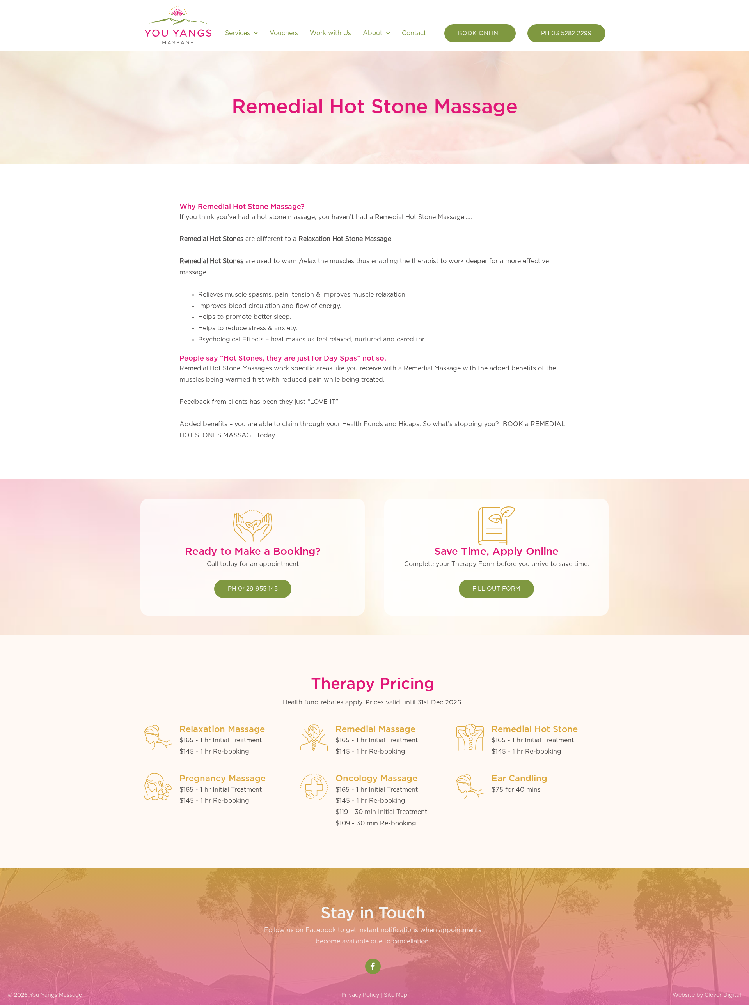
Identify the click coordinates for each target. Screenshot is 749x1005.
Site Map (395, 995)
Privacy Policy (360, 995)
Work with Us (330, 33)
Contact (414, 33)
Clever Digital (723, 995)
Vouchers (284, 33)
